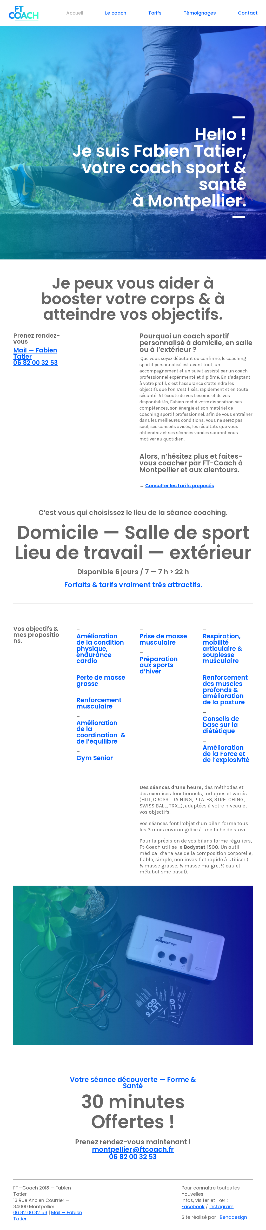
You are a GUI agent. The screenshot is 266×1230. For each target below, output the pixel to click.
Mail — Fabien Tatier (35, 353)
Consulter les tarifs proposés (179, 485)
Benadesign (233, 1217)
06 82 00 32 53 (35, 362)
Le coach (115, 13)
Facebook (193, 1206)
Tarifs (155, 13)
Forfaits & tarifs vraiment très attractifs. (133, 585)
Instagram (221, 1206)
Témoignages (200, 13)
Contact (248, 13)
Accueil (74, 13)
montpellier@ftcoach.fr (133, 1149)
